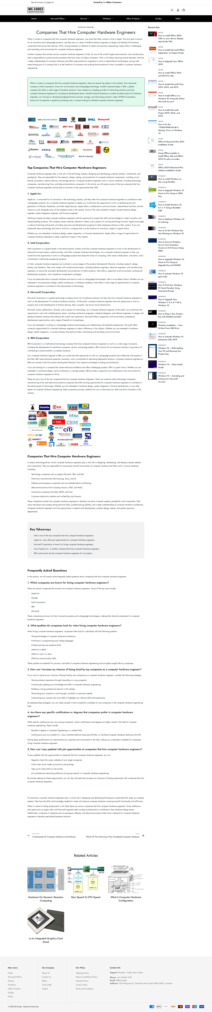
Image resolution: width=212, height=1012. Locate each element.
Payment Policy (82, 980)
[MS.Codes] (35, 10)
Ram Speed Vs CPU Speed (85, 897)
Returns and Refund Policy (87, 977)
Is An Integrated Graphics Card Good (46, 940)
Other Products (133, 18)
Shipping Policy (82, 973)
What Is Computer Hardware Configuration (126, 898)
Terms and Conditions (84, 988)
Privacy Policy (81, 984)
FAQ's (178, 18)
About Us (46, 973)
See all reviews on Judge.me (42, 2)
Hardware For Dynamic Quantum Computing (45, 898)
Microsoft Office (58, 18)
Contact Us (46, 977)
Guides (158, 18)
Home (34, 18)
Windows (107, 18)
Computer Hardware (86, 27)
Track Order (47, 984)
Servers (83, 18)
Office (160, 33)
